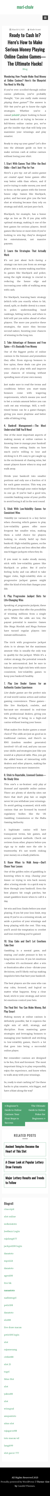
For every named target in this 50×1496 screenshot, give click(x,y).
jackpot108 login (13, 1246)
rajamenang (10, 1349)
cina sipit (9, 1209)
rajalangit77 (10, 1238)
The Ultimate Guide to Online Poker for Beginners (37, 1112)
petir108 (8, 1305)
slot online (10, 1216)
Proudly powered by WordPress (17, 1481)
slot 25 (7, 1364)
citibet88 (8, 1357)
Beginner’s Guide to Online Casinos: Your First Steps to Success (13, 1114)
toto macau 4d (11, 1438)
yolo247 (16, 115)
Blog (25, 69)
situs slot (9, 1423)
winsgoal (9, 1408)
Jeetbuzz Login (12, 1231)
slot (6, 1342)
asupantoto (10, 1416)
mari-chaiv (25, 7)
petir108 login (11, 1334)
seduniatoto (10, 1224)
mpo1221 (8, 1261)
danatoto (8, 1253)
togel (6, 1371)
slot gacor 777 (11, 1453)
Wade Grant (35, 29)
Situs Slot (9, 1379)
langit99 (8, 1445)
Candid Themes (26, 1486)
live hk (7, 1283)
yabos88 (8, 1394)
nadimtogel (10, 1297)
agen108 (8, 1275)
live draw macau (13, 1327)
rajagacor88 (10, 1430)
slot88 (7, 1320)
